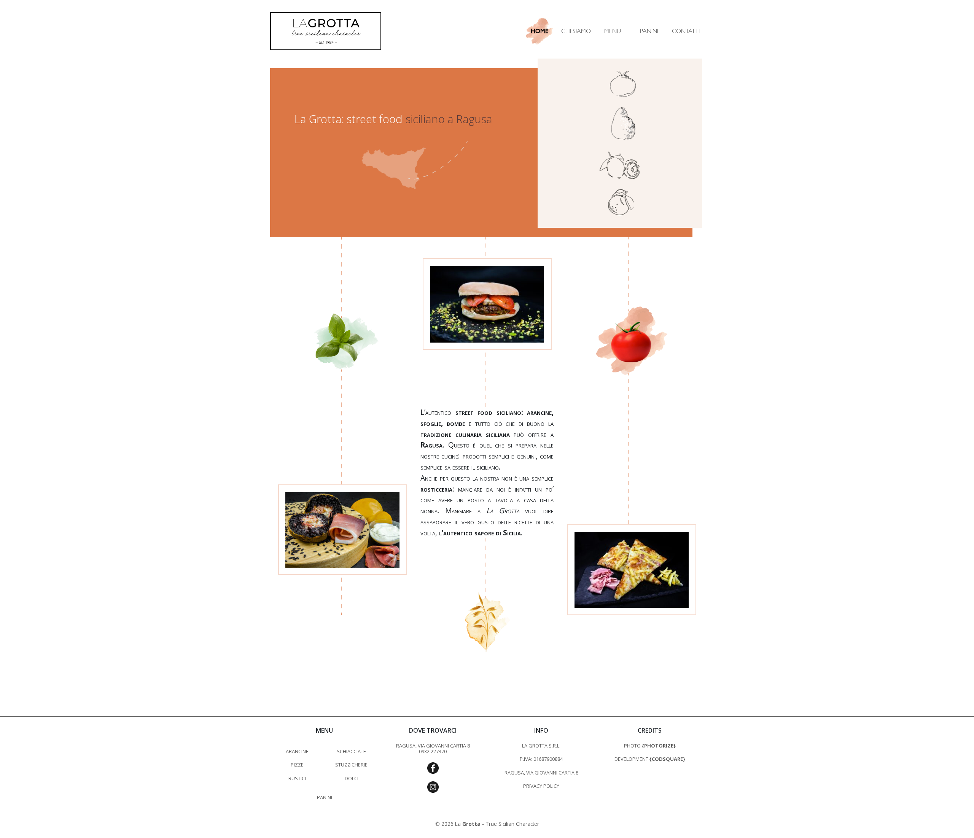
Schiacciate (351, 751)
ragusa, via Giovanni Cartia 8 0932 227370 (433, 748)
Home (539, 31)
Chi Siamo (576, 31)
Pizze (297, 764)
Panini (649, 31)
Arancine (297, 751)
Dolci (351, 778)
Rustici (297, 778)
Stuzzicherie (351, 764)
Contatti (686, 31)
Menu (612, 31)
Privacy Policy (541, 785)
